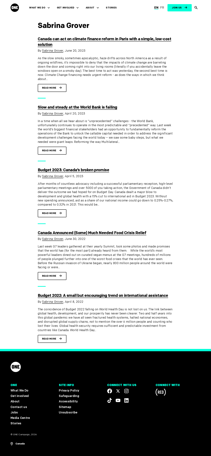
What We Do (37, 7)
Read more (49, 87)
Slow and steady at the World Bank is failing (77, 107)
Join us (177, 7)
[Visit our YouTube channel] (118, 400)
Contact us (19, 407)
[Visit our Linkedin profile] (126, 400)
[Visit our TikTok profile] (109, 400)
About (90, 7)
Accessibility (68, 401)
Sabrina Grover (52, 50)
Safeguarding (69, 396)
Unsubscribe (68, 412)
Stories (111, 7)
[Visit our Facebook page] (109, 391)
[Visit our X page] (118, 391)
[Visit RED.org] (161, 393)
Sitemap (65, 407)
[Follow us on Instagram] (126, 391)
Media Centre (20, 418)
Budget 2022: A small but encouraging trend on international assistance (103, 295)
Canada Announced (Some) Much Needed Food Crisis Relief (92, 232)
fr (162, 7)
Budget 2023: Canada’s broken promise (73, 170)
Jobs (14, 412)
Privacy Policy (69, 390)
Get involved (65, 7)
